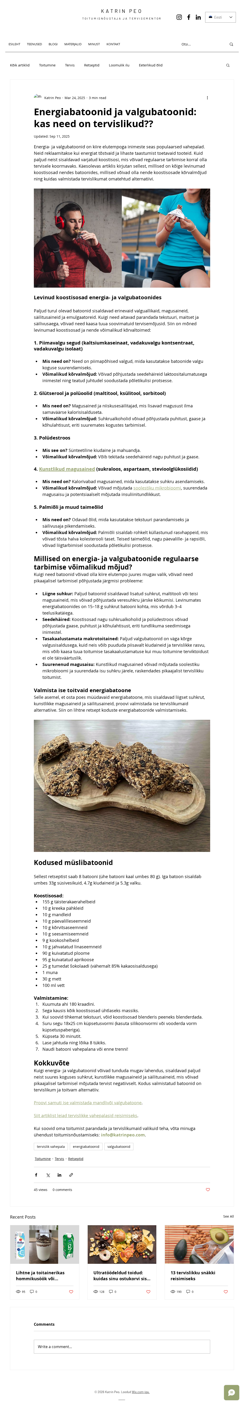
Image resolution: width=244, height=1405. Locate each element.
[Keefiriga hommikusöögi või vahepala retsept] (44, 1244)
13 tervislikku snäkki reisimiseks (193, 1276)
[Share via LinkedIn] (59, 1175)
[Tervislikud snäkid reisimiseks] (199, 1244)
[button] (228, 65)
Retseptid (91, 65)
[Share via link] (71, 1175)
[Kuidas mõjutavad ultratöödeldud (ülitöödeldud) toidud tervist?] (122, 1244)
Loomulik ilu (119, 65)
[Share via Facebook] (36, 1175)
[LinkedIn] (198, 17)
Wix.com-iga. (141, 1392)
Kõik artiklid (20, 65)
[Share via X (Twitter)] (48, 1175)
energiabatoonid (86, 1146)
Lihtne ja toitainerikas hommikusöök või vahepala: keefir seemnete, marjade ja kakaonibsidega (40, 1276)
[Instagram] (179, 17)
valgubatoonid (118, 1146)
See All (228, 1216)
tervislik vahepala (51, 1146)
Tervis (70, 65)
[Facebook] (188, 17)
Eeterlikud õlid (151, 65)
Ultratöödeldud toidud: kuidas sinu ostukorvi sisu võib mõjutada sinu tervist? (121, 1276)
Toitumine (47, 65)
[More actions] (207, 97)
